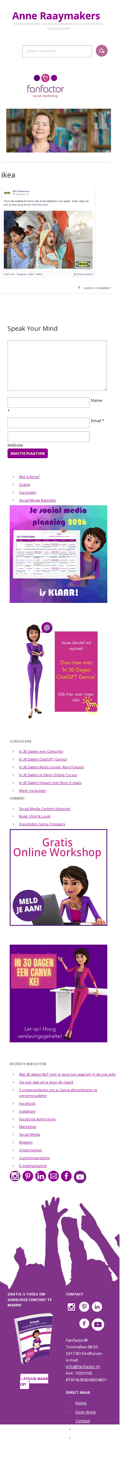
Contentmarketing (34, 1157)
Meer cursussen (32, 790)
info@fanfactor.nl (82, 1366)
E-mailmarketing (33, 1165)
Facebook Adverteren (37, 1119)
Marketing (27, 1126)
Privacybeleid (88, 1438)
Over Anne (85, 1412)
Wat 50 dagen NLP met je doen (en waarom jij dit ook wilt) (67, 1074)
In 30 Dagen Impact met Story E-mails (50, 782)
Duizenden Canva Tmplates (42, 824)
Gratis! (24, 484)
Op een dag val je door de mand (46, 1082)
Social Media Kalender (37, 500)
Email (96, 420)
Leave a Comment (97, 288)
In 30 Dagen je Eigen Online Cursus (48, 774)
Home (81, 1403)
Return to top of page (57, 1464)
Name (96, 400)
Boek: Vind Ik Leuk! (35, 816)
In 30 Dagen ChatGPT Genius (43, 759)
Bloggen (26, 1142)
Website (15, 445)
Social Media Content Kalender (45, 808)
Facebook (27, 1103)
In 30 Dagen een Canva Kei (41, 751)
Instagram (27, 1111)
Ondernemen (30, 1150)
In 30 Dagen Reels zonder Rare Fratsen (51, 767)
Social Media (29, 1134)
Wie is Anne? (29, 476)
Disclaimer (85, 1429)
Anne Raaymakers (58, 15)
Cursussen (27, 492)
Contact (82, 1421)
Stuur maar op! (34, 1381)
